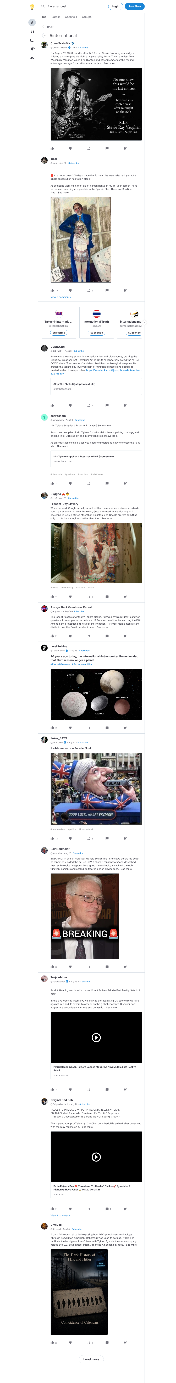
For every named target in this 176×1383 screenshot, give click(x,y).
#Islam (91, 587)
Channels (71, 17)
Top (44, 17)
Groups (86, 17)
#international (86, 829)
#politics (72, 829)
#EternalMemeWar (61, 664)
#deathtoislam (58, 829)
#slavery (80, 587)
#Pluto (90, 664)
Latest (56, 17)
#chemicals (56, 474)
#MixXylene (97, 474)
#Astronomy (79, 664)
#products (70, 474)
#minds (54, 587)
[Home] (32, 6)
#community (67, 587)
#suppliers (83, 474)
